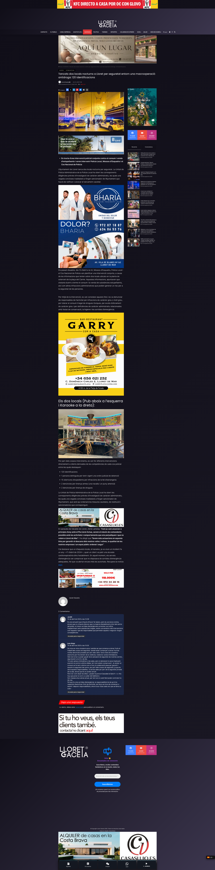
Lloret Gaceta (65, 82)
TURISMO (104, 32)
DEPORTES (114, 32)
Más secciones (155, 32)
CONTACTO (44, 32)
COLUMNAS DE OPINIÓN (127, 32)
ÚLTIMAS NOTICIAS (70, 70)
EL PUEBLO (53, 32)
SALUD (145, 32)
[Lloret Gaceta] (107, 18)
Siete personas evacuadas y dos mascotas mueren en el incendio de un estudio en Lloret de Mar (148, 154)
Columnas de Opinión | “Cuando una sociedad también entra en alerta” (147, 193)
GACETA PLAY (77, 32)
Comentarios (149, 147)
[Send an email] (69, 82)
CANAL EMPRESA (65, 32)
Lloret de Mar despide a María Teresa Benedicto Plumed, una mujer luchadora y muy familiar (148, 212)
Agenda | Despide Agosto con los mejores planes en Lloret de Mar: (148, 173)
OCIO (138, 32)
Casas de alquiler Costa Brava (107, 831)
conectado (79, 707)
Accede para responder (76, 636)
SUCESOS (87, 32)
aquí (60, 565)
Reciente (134, 147)
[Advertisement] (90, 811)
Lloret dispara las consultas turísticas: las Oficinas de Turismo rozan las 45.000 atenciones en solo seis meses (148, 202)
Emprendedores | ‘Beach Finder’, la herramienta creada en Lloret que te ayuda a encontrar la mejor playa (148, 164)
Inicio (60, 66)
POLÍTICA (96, 32)
